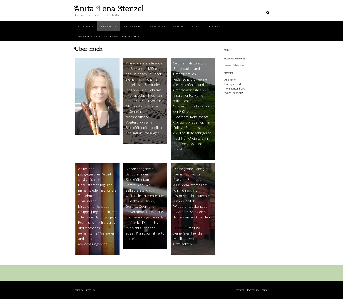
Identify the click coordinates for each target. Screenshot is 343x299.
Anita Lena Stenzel (109, 8)
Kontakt (214, 26)
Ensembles (157, 26)
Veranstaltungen (186, 26)
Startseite (85, 26)
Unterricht (133, 26)
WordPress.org (233, 92)
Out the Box (89, 289)
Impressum (253, 290)
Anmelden (230, 79)
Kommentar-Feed (234, 88)
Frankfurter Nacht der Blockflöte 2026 (108, 36)
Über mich (108, 26)
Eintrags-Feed (232, 84)
